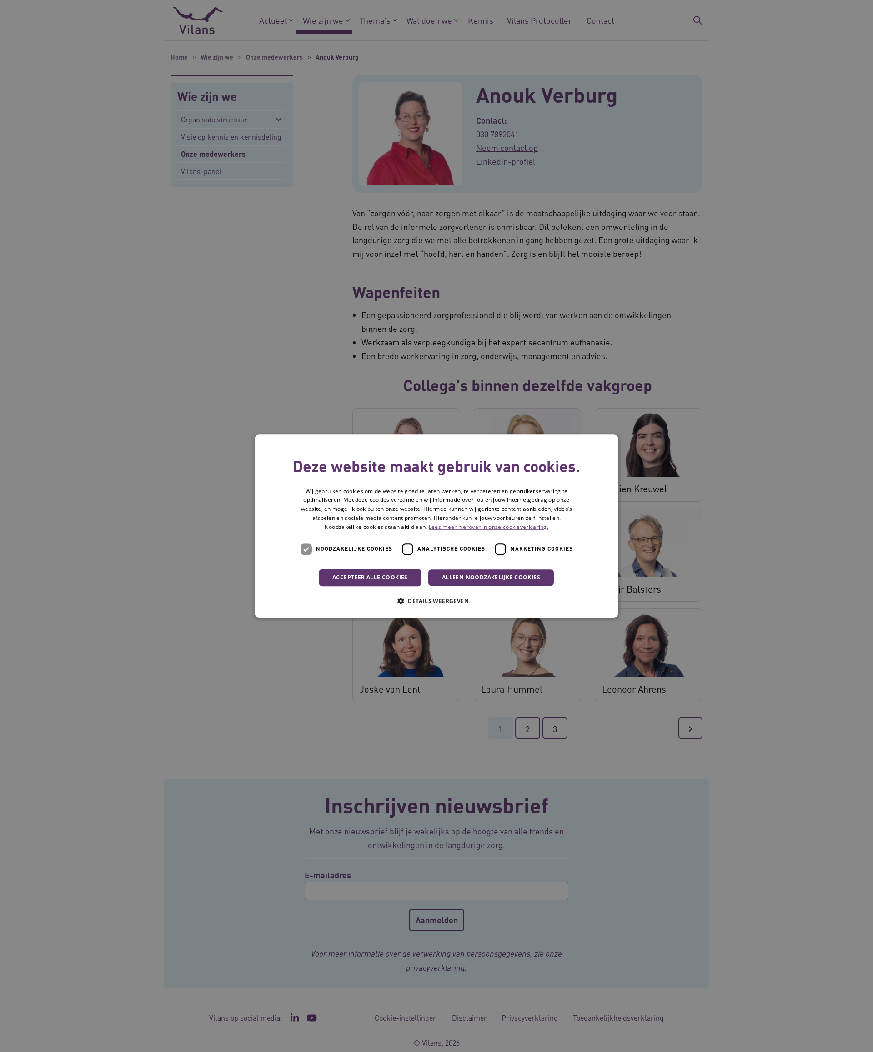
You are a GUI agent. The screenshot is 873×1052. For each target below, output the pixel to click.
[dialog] (436, 526)
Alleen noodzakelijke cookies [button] (491, 577)
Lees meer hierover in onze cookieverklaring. (488, 527)
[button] (436, 600)
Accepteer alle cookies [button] (370, 577)
